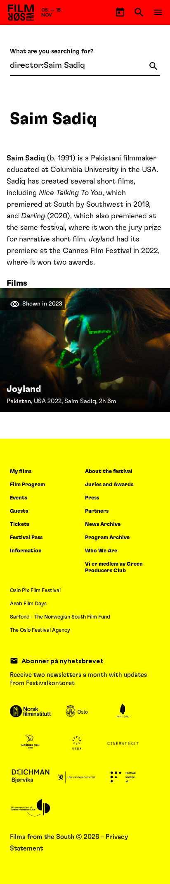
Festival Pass (26, 537)
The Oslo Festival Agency (40, 630)
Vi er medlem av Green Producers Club (114, 567)
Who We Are (101, 551)
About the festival (108, 471)
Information (26, 551)
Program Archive (107, 537)
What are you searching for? (52, 51)
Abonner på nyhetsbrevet (62, 660)
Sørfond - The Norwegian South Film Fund (60, 617)
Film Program (27, 484)
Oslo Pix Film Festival (35, 590)
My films (20, 471)
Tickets (19, 524)
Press (92, 498)
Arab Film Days (28, 604)
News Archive (102, 524)
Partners (97, 511)
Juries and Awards (109, 484)
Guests (19, 511)
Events (18, 498)
